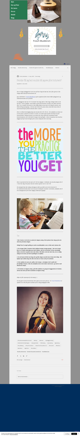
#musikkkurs (33, 348)
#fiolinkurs (58, 345)
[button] (67, 67)
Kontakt (13, 15)
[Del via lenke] (26, 356)
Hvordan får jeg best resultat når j (36, 67)
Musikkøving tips (49, 67)
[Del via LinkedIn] (23, 356)
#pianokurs (20, 348)
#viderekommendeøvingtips (23, 343)
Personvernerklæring (14, 434)
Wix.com (60, 386)
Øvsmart (57, 67)
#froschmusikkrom (29, 345)
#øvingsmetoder (35, 343)
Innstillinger (67, 433)
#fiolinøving (42, 343)
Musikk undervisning (22, 67)
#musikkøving (20, 345)
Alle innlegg (13, 67)
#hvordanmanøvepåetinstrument (25, 340)
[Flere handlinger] (62, 76)
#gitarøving (57, 343)
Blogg (12, 18)
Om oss (13, 11)
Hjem (12, 2)
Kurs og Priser (15, 5)
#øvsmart (41, 340)
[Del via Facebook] (17, 356)
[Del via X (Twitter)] (20, 356)
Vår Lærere (14, 8)
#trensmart (51, 345)
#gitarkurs (27, 348)
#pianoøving (50, 343)
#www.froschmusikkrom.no (41, 345)
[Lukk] (78, 434)
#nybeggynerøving (49, 340)
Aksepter (74, 433)
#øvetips (35, 340)
